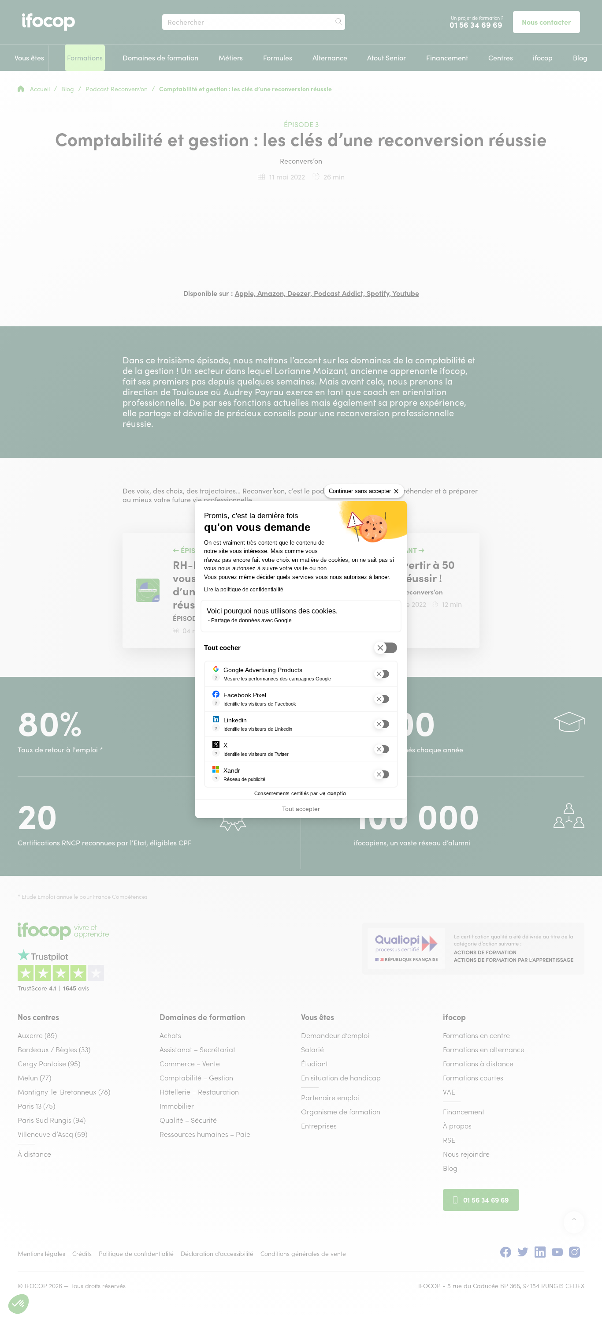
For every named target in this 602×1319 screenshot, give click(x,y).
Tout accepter (301, 808)
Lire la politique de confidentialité (243, 590)
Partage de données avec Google (251, 620)
